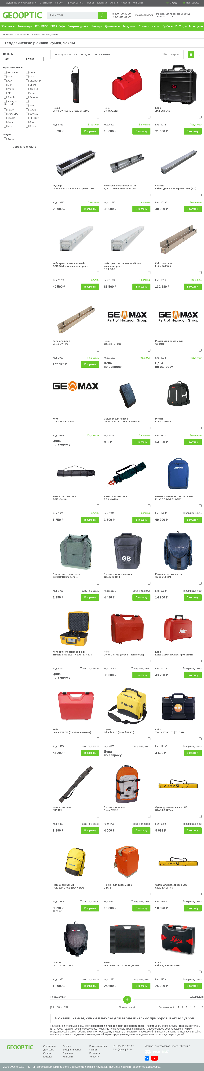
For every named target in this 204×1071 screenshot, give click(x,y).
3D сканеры (8, 26)
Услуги (183, 26)
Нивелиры (96, 26)
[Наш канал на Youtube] (154, 1058)
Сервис (67, 1046)
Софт (61, 26)
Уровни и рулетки (149, 26)
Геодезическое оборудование (20, 2)
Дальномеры (112, 26)
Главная (7, 34)
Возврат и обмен (72, 1049)
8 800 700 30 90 (121, 13)
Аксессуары (196, 26)
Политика (94, 1053)
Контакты (138, 2)
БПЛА (53, 26)
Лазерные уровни (78, 26)
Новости (125, 2)
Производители (75, 2)
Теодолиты (129, 26)
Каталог (59, 2)
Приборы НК (169, 26)
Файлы (90, 2)
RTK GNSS (41, 26)
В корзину (90, 131)
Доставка (102, 2)
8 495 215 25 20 (121, 16)
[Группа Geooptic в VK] (147, 1058)
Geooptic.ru (22, 14)
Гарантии (68, 1053)
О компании (46, 2)
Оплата (114, 2)
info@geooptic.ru (144, 15)
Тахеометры (25, 26)
